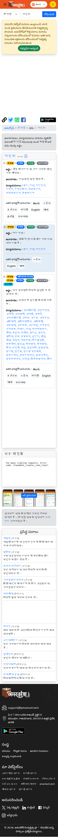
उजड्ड (44, 325)
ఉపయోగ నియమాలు (39, 751)
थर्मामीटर (10, 640)
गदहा (9, 155)
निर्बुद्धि (38, 340)
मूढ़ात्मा (43, 347)
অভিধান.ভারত (29, 784)
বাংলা (45, 209)
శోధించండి (49, 14)
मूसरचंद (12, 355)
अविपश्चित (24, 321)
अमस (25, 317)
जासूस (7, 538)
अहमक (22, 325)
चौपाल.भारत (8, 789)
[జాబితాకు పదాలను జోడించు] (26, 156)
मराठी (24, 209)
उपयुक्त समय (13, 580)
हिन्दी (21, 128)
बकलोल (11, 344)
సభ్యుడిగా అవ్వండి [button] (29, 48)
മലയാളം (23, 216)
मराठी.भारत (30, 773)
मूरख (9, 351)
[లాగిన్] (53, 4)
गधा (31, 185)
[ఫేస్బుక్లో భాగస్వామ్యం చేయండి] (23, 119)
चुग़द (41, 332)
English (35, 209)
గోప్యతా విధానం (20, 751)
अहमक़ (33, 325)
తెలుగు (36, 203)
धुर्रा (35, 336)
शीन (49, 359)
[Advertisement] (29, 85)
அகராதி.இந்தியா (11, 778)
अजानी (9, 314)
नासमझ (26, 340)
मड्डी (15, 347)
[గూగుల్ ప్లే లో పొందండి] (48, 119)
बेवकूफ (31, 344)
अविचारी (11, 321)
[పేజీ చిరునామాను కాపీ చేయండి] (5, 119)
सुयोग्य (8, 654)
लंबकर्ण (34, 189)
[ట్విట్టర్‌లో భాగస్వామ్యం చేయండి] (11, 119)
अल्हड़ (44, 317)
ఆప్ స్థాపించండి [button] (29, 495)
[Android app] (13, 731)
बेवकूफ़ (42, 344)
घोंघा (8, 332)
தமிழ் (11, 216)
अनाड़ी (29, 314)
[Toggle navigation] (5, 4)
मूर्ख (18, 351)
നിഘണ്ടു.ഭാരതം (31, 778)
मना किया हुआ (11, 674)
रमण (9, 189)
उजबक (11, 329)
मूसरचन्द (26, 355)
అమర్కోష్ (9, 128)
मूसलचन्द (13, 359)
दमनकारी (9, 664)
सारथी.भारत (25, 789)
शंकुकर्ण (28, 193)
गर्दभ (40, 185)
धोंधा (8, 340)
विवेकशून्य (38, 359)
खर (25, 185)
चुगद (33, 332)
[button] (6, 497)
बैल (8, 347)
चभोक (24, 332)
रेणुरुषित (21, 189)
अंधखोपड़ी (29, 310)
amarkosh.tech (47, 784)
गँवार (20, 329)
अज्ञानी (19, 314)
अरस (34, 317)
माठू (23, 347)
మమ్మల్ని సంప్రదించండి (11, 756)
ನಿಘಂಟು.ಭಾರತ (48, 778)
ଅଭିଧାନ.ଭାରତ (10, 784)
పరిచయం (6, 751)
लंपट (7, 626)
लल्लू (25, 359)
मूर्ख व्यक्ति (32, 351)
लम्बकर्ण (13, 193)
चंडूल (15, 332)
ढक (17, 336)
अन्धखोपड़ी (13, 317)
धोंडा (43, 336)
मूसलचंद (42, 355)
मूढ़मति (32, 347)
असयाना (11, 325)
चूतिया (9, 336)
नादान (15, 340)
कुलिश (7, 552)
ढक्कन (26, 336)
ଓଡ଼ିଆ (47, 203)
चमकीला (8, 593)
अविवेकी (38, 321)
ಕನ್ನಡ (12, 209)
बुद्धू (20, 344)
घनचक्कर (39, 329)
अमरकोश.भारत (11, 773)
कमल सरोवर (12, 566)
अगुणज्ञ (43, 310)
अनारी (38, 314)
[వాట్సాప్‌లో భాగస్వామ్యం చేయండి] (17, 119)
